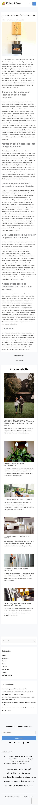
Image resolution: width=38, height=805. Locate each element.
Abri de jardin (10, 769)
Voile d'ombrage (28, 786)
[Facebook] (23, 743)
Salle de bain (10, 786)
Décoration (5, 658)
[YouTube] (28, 743)
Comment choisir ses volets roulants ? (18, 499)
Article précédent (19, 355)
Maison (5, 20)
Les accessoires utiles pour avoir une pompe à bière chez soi (17, 604)
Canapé (27, 769)
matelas (26, 777)
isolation (19, 777)
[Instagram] (19, 743)
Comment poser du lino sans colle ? (16, 763)
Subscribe (19, 738)
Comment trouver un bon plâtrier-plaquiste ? (16, 569)
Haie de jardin (8, 777)
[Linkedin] (14, 743)
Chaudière (12, 773)
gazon (27, 773)
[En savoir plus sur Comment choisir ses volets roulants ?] (19, 490)
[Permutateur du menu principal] (34, 4)
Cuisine (4, 661)
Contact (4, 672)
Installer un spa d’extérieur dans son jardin (14, 689)
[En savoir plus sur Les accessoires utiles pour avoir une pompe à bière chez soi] (19, 595)
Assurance (18, 769)
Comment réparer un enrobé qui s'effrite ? (21, 756)
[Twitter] (10, 743)
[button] (30, 3)
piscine (7, 782)
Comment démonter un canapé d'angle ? (21, 758)
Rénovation (27, 781)
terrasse (19, 786)
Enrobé (21, 773)
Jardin (4, 664)
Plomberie (15, 782)
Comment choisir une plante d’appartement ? (14, 464)
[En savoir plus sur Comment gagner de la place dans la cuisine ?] (19, 525)
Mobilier (4, 666)
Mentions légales (7, 675)
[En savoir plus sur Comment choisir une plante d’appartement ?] (19, 451)
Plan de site (5, 669)
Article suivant (19, 360)
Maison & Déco (13, 3)
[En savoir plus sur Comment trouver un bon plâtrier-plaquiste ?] (19, 560)
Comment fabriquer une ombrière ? (21, 761)
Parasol (33, 777)
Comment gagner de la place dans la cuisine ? (17, 537)
